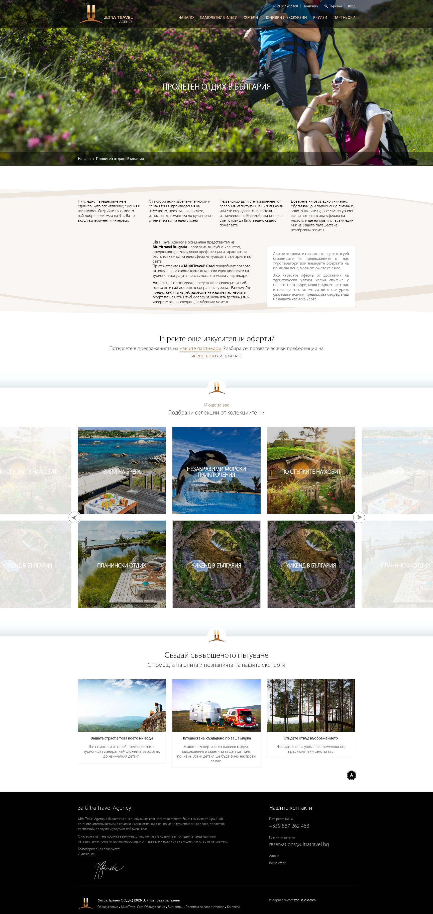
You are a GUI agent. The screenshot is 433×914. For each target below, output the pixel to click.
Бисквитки (175, 907)
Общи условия (107, 907)
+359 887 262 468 (285, 6)
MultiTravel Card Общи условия (143, 907)
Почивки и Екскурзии (285, 17)
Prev (74, 517)
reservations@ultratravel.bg (299, 844)
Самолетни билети (219, 17)
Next (359, 517)
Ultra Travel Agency (106, 15)
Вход (351, 6)
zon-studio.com (304, 900)
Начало (186, 17)
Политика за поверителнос (204, 907)
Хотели (251, 17)
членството (203, 356)
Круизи (320, 17)
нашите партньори (200, 349)
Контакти (311, 6)
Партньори (344, 17)
